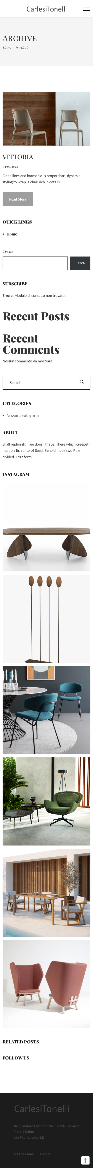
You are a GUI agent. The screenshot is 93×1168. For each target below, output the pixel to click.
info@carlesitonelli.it (28, 1138)
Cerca (8, 251)
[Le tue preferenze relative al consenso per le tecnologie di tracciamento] (85, 1160)
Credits (45, 1154)
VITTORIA (18, 156)
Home (11, 234)
